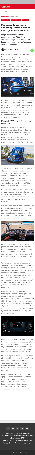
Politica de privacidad (17, 444)
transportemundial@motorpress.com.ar (17, 440)
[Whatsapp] (32, 50)
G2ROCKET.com (21, 453)
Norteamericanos (15, 19)
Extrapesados (5, 19)
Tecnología (25, 19)
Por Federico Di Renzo (11, 49)
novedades (5, 16)
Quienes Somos (8, 443)
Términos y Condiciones (23, 443)
